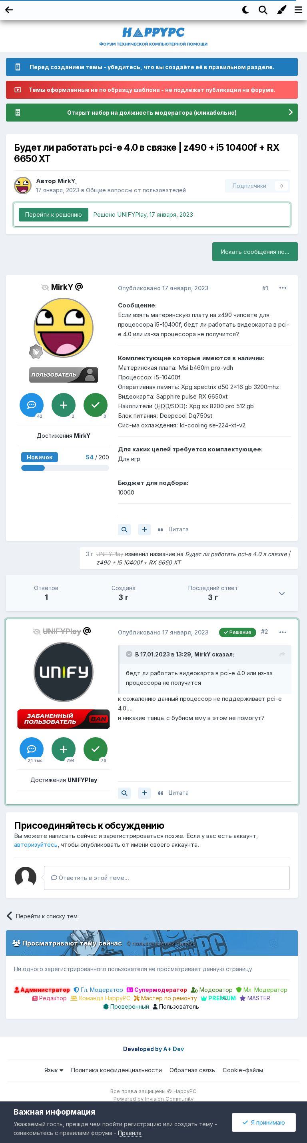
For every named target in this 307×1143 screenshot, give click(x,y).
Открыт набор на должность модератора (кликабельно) (152, 112)
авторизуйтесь (36, 844)
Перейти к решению (53, 214)
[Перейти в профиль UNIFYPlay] (64, 672)
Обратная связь (192, 1070)
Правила (130, 1132)
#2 (264, 631)
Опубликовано (163, 288)
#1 (265, 288)
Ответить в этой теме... (93, 878)
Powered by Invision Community (153, 1098)
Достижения (63, 435)
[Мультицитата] (144, 529)
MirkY (66, 181)
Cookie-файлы (243, 1070)
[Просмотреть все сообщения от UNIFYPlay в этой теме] (124, 793)
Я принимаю (266, 1122)
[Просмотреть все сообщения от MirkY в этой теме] (124, 529)
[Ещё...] (283, 288)
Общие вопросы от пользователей (136, 190)
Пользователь (178, 1006)
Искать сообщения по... (255, 251)
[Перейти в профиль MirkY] (23, 185)
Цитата (179, 529)
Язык (52, 1070)
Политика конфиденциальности (116, 1070)
